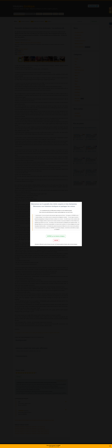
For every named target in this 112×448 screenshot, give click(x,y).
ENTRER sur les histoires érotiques (56, 236)
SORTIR (56, 240)
